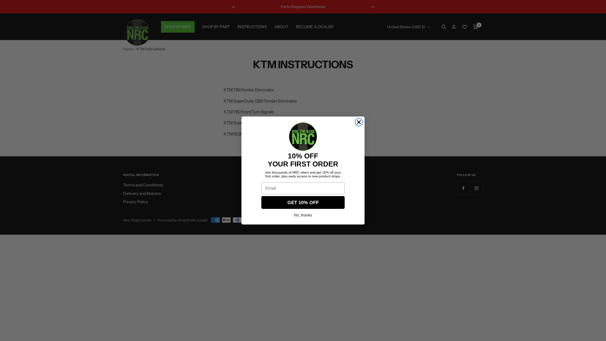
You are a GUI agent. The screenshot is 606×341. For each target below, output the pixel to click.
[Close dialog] (359, 122)
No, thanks (303, 215)
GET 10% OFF (303, 202)
